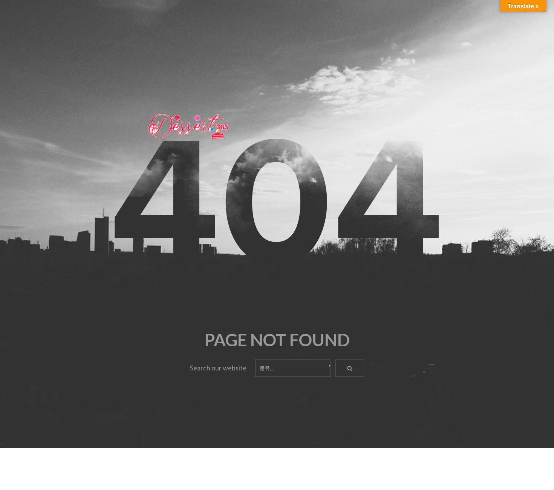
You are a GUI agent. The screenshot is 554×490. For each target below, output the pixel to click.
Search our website (218, 368)
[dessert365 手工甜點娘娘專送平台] (188, 126)
